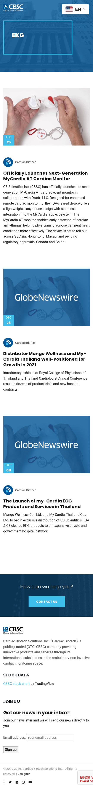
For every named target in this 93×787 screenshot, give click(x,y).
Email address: (15, 737)
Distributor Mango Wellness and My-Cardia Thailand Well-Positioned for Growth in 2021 (44, 359)
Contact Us (46, 601)
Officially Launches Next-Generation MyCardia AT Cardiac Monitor (45, 176)
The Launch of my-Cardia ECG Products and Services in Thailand (42, 504)
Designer (24, 774)
